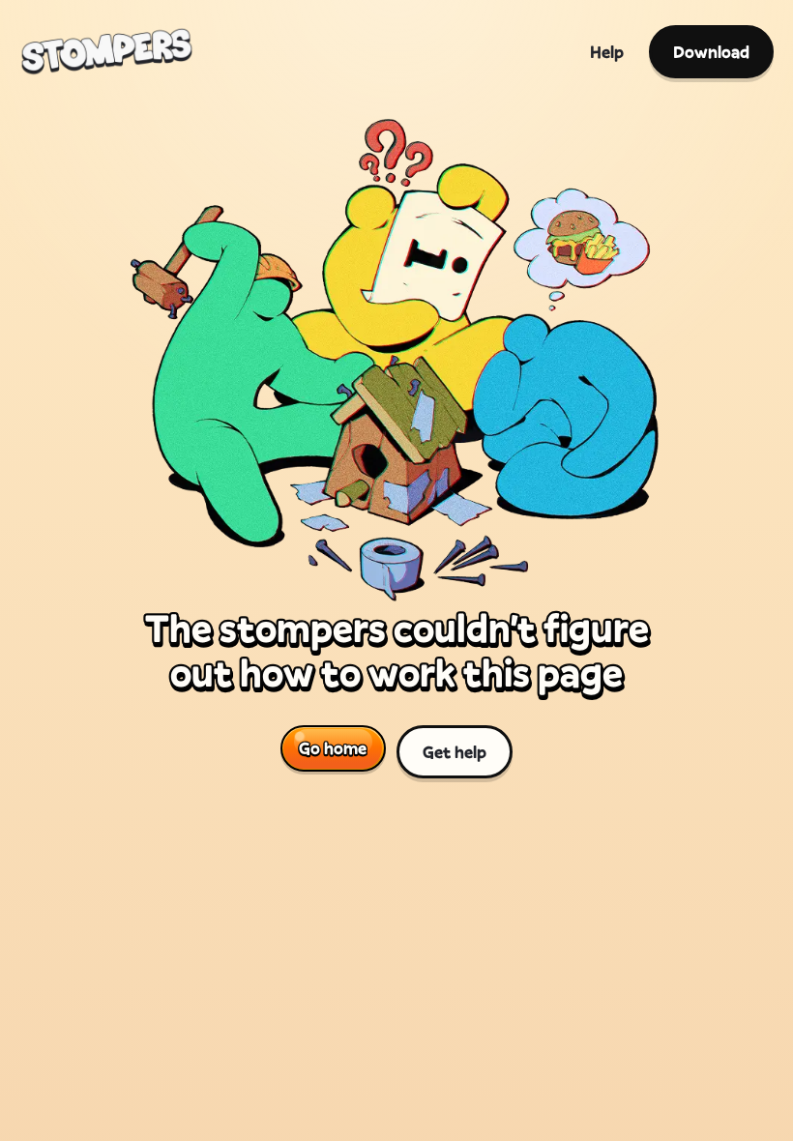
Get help (454, 752)
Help (607, 52)
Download (711, 52)
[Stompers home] (106, 51)
